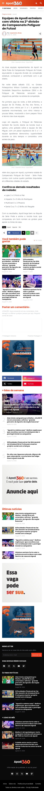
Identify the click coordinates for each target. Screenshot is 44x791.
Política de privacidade (25, 784)
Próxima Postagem (34, 336)
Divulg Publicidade (32, 787)
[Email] (32, 233)
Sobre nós (12, 784)
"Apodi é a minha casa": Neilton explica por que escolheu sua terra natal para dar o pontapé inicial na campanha (11, 294)
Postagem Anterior (9, 336)
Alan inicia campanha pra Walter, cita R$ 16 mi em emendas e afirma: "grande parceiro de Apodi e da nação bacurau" (11, 264)
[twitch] (24, 666)
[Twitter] (23, 233)
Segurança (23, 8)
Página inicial (6, 14)
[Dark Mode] (36, 3)
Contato (38, 784)
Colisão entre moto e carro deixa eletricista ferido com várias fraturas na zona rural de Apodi (28, 745)
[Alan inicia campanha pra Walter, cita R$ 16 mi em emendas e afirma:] (11, 251)
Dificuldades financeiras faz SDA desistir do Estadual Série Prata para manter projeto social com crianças (32, 264)
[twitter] (14, 666)
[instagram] (9, 666)
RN (20, 227)
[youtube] (19, 666)
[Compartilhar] (40, 33)
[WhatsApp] (28, 233)
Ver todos (38, 240)
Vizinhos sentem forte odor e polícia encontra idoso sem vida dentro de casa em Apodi (32, 293)
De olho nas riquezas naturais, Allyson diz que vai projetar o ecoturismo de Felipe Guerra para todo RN (24, 456)
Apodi (15, 8)
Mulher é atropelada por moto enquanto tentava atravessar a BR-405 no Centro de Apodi (28, 734)
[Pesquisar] (41, 3)
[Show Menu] (3, 3)
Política (33, 8)
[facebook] (4, 666)
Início (5, 784)
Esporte (41, 8)
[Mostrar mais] (37, 233)
